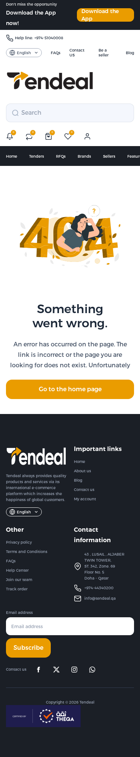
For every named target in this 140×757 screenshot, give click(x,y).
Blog (78, 480)
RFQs (61, 156)
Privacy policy (19, 542)
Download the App (100, 15)
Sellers (109, 156)
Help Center (17, 570)
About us (82, 471)
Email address (19, 612)
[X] (56, 670)
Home (11, 156)
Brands (84, 156)
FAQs (11, 561)
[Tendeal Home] (50, 80)
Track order (17, 589)
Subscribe (28, 647)
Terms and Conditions (26, 551)
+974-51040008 (48, 37)
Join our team (19, 579)
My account (85, 499)
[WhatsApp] (92, 670)
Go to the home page (70, 389)
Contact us (84, 489)
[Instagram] (74, 670)
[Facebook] (38, 670)
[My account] (87, 136)
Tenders (36, 156)
